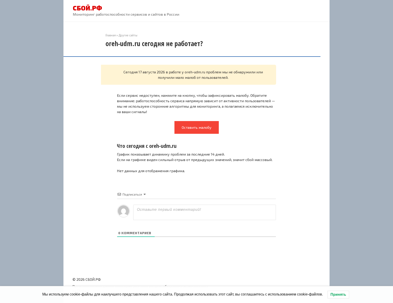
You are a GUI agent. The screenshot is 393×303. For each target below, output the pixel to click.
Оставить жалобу (197, 127)
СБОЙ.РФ (87, 8)
